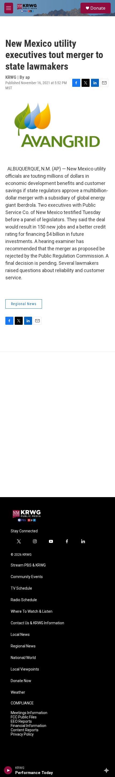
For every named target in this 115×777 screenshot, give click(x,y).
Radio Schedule (24, 600)
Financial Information (28, 726)
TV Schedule (21, 588)
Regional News (23, 304)
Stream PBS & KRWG (28, 565)
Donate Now (21, 681)
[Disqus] (57, 424)
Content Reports (25, 730)
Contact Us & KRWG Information (37, 623)
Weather (18, 692)
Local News (20, 635)
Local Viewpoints (25, 669)
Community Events (27, 577)
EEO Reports (21, 721)
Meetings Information (29, 713)
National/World (23, 658)
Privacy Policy (22, 734)
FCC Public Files (24, 717)
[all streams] (108, 770)
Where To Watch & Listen (31, 612)
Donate (97, 8)
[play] (8, 770)
